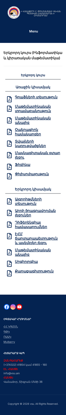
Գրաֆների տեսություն (36, 97)
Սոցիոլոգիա (26, 261)
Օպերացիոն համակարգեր (28, 131)
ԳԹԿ (7, 331)
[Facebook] (7, 307)
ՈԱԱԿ (7, 336)
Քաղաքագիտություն (34, 271)
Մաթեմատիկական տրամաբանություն (33, 108)
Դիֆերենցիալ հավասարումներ (31, 224)
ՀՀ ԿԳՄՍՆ (11, 326)
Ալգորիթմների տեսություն (28, 201)
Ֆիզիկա (22, 164)
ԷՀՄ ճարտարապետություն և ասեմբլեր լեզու (36, 238)
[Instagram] (13, 307)
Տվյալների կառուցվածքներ (30, 143)
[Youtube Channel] (19, 307)
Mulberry (9, 342)
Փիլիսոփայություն (32, 174)
